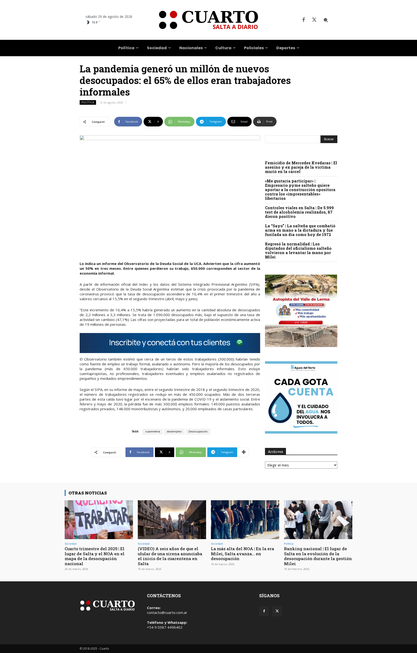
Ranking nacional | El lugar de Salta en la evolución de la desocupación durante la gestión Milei (318, 556)
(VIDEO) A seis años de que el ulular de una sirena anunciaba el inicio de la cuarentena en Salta (170, 556)
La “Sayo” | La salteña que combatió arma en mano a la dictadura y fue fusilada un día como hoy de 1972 (300, 230)
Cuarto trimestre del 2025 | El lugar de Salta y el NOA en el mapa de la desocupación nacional (95, 556)
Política (88, 102)
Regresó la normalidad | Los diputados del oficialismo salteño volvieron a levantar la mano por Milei (298, 250)
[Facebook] (303, 20)
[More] (244, 452)
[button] (326, 20)
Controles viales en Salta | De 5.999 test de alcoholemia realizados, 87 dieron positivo (299, 212)
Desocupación (198, 431)
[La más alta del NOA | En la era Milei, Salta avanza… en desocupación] (245, 519)
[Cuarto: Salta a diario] (208, 20)
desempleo (174, 431)
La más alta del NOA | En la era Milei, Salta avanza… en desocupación (242, 553)
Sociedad (70, 543)
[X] (314, 20)
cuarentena (152, 431)
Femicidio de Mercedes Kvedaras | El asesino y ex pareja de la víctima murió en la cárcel (301, 167)
